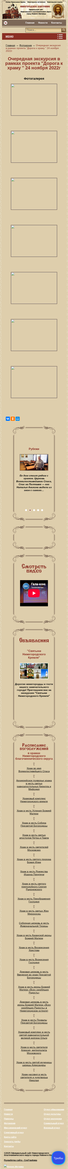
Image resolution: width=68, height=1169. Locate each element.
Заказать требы (12, 1141)
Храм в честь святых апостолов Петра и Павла (34, 836)
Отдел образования (54, 1109)
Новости (43, 22)
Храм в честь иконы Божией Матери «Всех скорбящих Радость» (34, 989)
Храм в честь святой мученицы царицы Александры (34, 1064)
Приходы (9, 1119)
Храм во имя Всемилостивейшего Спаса (34, 770)
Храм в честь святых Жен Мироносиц (34, 912)
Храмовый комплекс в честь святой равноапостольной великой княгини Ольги (34, 1035)
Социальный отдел (54, 1123)
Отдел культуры (52, 1114)
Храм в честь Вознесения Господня (34, 961)
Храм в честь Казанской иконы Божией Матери (34, 937)
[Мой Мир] (18, 419)
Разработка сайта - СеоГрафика (20, 1160)
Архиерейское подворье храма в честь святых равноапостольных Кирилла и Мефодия (34, 785)
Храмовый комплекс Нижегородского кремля (34, 800)
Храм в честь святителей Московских (34, 848)
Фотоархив (25, 45)
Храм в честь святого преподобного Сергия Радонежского (34, 886)
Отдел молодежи (53, 1119)
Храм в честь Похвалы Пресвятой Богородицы (34, 1021)
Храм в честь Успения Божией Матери (34, 812)
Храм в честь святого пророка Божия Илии (34, 861)
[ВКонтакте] (8, 419)
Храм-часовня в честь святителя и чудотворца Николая (34, 1077)
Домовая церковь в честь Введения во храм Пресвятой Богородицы (34, 974)
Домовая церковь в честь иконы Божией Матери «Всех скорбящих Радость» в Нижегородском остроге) (34, 1006)
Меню (9, 36)
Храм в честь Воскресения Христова (34, 949)
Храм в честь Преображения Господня (34, 900)
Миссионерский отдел (15, 1128)
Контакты (56, 22)
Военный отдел (52, 1128)
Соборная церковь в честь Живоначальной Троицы (34, 924)
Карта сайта (10, 1137)
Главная (30, 22)
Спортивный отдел (14, 1132)
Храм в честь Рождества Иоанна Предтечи (34, 873)
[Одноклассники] (13, 419)
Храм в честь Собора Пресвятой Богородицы (34, 824)
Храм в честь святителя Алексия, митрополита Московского (34, 1050)
